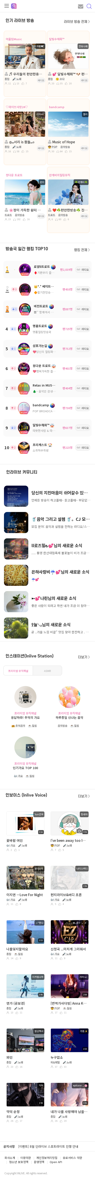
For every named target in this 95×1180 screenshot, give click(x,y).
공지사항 (9, 1146)
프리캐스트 (40, 445)
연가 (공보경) (15, 1003)
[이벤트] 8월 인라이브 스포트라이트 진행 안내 (48, 1146)
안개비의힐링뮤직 (59, 175)
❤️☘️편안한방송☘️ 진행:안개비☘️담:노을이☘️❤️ (69, 210)
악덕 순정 (13, 1111)
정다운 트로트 (14, 175)
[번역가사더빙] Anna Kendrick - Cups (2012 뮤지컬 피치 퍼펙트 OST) (69, 1003)
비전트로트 (41, 306)
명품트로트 (40, 326)
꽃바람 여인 (14, 840)
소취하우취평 (41, 450)
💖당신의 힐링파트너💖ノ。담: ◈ (54, 352)
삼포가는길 (40, 345)
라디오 (41, 80)
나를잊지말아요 (17, 949)
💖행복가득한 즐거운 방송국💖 (52, 371)
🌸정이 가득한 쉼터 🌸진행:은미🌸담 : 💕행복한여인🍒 (26, 210)
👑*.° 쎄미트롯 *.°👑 (48, 286)
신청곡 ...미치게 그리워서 (68, 949)
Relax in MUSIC (44, 385)
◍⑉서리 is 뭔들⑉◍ (21, 142)
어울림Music (14, 39)
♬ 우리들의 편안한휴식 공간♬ (26, 74)
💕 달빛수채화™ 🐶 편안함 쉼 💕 (69, 74)
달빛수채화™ (57, 39)
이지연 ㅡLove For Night (24, 894)
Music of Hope (63, 142)
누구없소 (57, 1057)
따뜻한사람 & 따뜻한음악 (48, 430)
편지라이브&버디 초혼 (66, 894)
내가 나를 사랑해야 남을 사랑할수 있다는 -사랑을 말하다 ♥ (69, 1111)
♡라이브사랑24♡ (17, 107)
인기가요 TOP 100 (25, 768)
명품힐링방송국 (42, 332)
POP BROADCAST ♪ (46, 411)
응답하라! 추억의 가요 (25, 717)
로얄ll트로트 (42, 266)
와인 (9, 1057)
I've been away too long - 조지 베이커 (69, 840)
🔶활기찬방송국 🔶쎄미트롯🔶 (53, 292)
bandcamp (56, 107)
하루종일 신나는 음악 (69, 717)
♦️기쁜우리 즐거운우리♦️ (50, 272)
